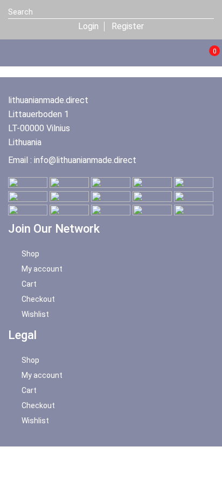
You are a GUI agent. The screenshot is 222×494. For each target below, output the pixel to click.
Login (88, 26)
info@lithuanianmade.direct (85, 160)
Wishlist (35, 314)
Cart (29, 284)
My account (42, 269)
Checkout (38, 299)
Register (128, 26)
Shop (30, 253)
